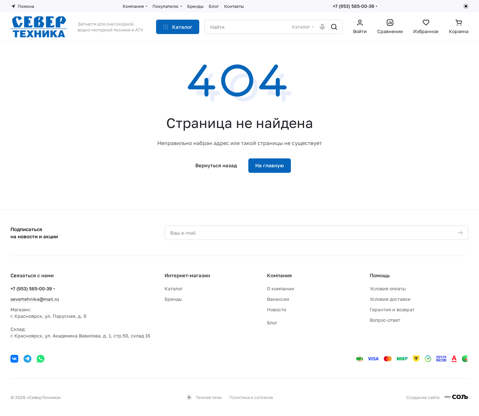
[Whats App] (40, 359)
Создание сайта (423, 397)
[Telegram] (27, 359)
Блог (272, 322)
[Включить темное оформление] (466, 6)
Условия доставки (390, 299)
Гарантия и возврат (392, 309)
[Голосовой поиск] (322, 27)
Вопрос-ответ (385, 320)
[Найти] (334, 27)
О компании (280, 288)
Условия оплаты (388, 288)
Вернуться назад (216, 165)
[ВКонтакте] (14, 359)
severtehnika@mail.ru (34, 299)
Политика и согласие (251, 397)
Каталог (174, 288)
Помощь (380, 275)
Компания (279, 275)
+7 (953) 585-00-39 (353, 6)
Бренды (173, 299)
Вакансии (278, 299)
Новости (276, 309)
